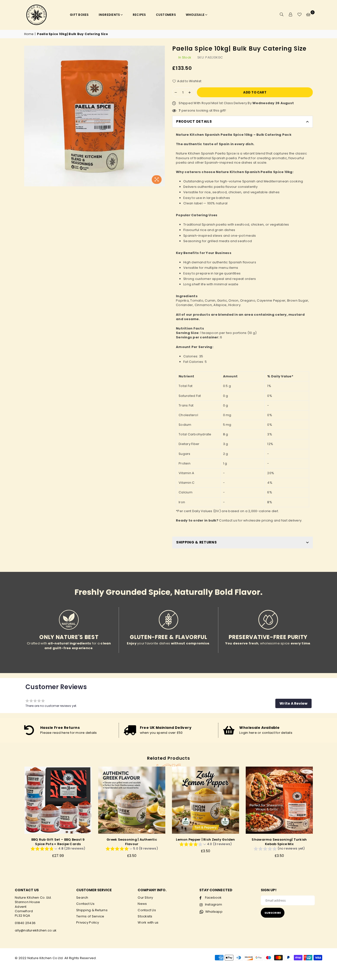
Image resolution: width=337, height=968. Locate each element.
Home (28, 34)
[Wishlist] (299, 15)
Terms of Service (90, 916)
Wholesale (195, 15)
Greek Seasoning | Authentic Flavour (132, 841)
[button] (293, 703)
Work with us (148, 922)
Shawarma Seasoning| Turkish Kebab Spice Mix (279, 841)
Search (82, 897)
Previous (15, 815)
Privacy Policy (87, 922)
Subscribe (272, 913)
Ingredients (109, 15)
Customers (166, 15)
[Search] (281, 15)
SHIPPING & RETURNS (196, 542)
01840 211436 (25, 923)
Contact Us (85, 903)
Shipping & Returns (92, 910)
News (142, 903)
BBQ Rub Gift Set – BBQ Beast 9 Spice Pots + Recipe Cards (58, 841)
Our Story (145, 897)
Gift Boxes (79, 15)
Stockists (145, 916)
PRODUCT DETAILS (194, 121)
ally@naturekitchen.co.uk (35, 930)
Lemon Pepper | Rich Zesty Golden (205, 839)
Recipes (139, 15)
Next (321, 815)
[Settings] (290, 15)
